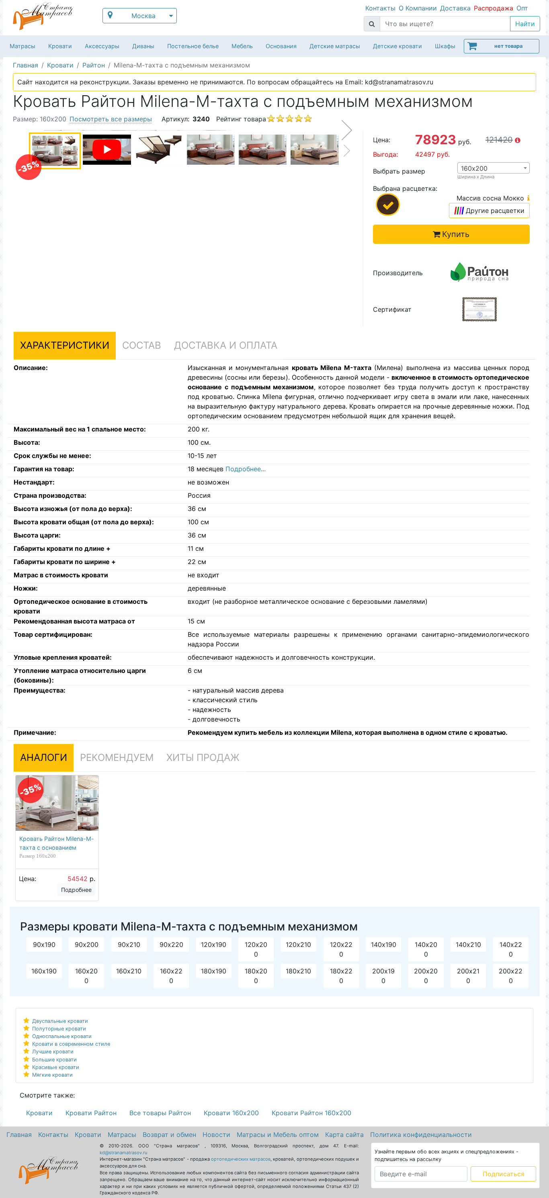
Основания (281, 46)
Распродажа (493, 8)
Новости (216, 1135)
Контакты (380, 8)
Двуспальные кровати (60, 1021)
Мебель (242, 46)
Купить (455, 234)
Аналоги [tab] (43, 757)
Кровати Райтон (91, 1113)
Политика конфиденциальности (421, 1135)
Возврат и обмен (169, 1135)
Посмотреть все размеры (111, 119)
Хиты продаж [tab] (203, 757)
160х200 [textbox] (474, 168)
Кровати (60, 46)
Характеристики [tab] (64, 345)
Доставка (455, 8)
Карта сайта (344, 1135)
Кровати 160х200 (231, 1113)
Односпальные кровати (62, 1036)
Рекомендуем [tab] (117, 757)
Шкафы (445, 46)
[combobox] (493, 168)
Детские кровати (397, 46)
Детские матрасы (334, 46)
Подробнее (76, 889)
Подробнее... (245, 469)
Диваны (143, 46)
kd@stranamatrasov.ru (123, 1152)
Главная (19, 1135)
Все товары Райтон (160, 1113)
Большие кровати (54, 1060)
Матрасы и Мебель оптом (278, 1135)
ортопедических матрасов (240, 1159)
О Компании (418, 8)
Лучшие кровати (53, 1052)
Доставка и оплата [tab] (225, 345)
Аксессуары (102, 46)
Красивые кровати (55, 1067)
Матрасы (22, 46)
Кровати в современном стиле (71, 1044)
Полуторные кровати (59, 1029)
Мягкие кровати (52, 1075)
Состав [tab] (141, 345)
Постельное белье (193, 46)
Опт (522, 8)
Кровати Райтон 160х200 (311, 1113)
